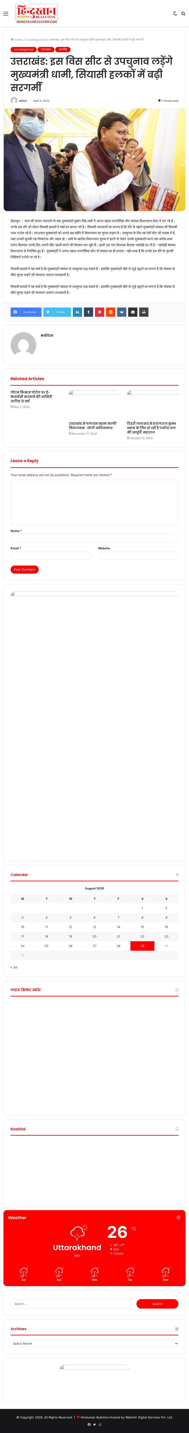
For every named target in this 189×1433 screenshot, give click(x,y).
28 (118, 946)
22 (142, 936)
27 (94, 946)
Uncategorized (36, 39)
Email (16, 548)
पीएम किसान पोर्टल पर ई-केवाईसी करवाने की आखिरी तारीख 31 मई (31, 396)
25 (46, 946)
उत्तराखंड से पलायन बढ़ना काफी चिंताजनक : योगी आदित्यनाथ (92, 425)
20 (94, 936)
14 (118, 927)
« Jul (14, 967)
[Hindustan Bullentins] (36, 13)
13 (94, 927)
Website (104, 548)
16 (166, 927)
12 (70, 927)
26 (70, 946)
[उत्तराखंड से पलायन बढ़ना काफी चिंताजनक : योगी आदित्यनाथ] (94, 404)
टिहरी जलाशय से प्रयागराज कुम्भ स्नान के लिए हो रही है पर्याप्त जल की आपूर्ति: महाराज (151, 428)
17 (22, 936)
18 (46, 936)
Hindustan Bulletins (95, 1417)
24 (22, 946)
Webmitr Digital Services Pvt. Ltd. (149, 1417)
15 (142, 927)
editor (23, 100)
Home (18, 39)
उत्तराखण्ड (46, 49)
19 (70, 936)
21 (118, 936)
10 (22, 927)
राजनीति (63, 49)
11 (46, 927)
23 (166, 936)
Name (16, 531)
